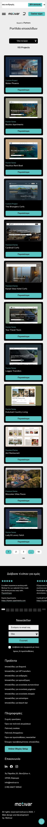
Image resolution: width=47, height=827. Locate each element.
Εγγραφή (24, 640)
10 (39, 552)
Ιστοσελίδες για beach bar (16, 703)
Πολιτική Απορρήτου (14, 733)
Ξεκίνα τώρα (36, 14)
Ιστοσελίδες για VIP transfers (18, 671)
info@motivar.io (12, 783)
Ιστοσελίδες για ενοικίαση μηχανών (20, 689)
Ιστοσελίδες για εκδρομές (16, 676)
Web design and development (15, 815)
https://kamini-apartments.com (13, 601)
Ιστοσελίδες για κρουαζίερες (17, 680)
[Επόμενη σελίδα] (23, 558)
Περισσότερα (23, 90)
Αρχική (19, 23)
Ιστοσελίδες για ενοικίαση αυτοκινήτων (22, 685)
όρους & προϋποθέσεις (23, 651)
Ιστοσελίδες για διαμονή (15, 667)
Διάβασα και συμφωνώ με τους (25, 649)
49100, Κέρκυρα (12, 778)
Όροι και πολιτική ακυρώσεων (18, 724)
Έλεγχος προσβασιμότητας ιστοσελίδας (22, 742)
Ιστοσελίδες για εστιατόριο (16, 698)
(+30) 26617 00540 (13, 787)
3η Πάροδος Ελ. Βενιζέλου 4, (17, 774)
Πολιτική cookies (12, 728)
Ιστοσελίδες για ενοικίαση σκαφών (20, 694)
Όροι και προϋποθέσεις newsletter (20, 737)
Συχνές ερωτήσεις (13, 719)
